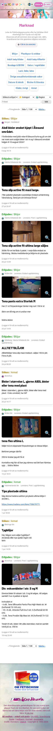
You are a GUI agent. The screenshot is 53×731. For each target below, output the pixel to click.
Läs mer (29, 713)
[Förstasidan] (2, 4)
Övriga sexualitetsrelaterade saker (26, 76)
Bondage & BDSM (16, 65)
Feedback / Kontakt (24, 719)
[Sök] (24, 4)
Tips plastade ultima (14, 491)
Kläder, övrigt (22, 88)
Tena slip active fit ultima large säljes (25, 245)
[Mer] (20, 4)
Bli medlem (48, 4)
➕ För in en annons (26, 45)
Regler (12, 719)
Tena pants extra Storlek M (18, 301)
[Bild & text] (5, 4)
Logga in (38, 4)
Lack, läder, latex (26, 71)
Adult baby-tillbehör (36, 59)
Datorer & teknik (16, 82)
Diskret (23, 722)
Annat (34, 88)
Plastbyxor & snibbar (30, 53)
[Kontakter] (17, 4)
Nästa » (42, 109)
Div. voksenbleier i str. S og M (20, 588)
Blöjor (15, 53)
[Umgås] (13, 4)
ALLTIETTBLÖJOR (13, 348)
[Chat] (9, 4)
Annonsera (38, 719)
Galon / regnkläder (36, 65)
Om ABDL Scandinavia (40, 716)
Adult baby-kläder (15, 59)
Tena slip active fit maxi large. (20, 190)
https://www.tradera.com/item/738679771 (21, 504)
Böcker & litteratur (35, 82)
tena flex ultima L (13, 441)
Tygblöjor (7, 530)
